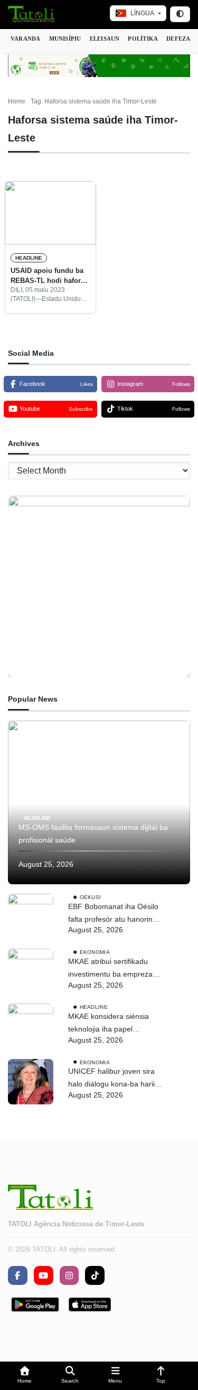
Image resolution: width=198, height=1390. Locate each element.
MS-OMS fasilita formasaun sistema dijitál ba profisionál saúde (93, 833)
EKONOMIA (95, 952)
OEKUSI (90, 897)
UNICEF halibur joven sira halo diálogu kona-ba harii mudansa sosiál (111, 1079)
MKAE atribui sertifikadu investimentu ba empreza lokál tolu (110, 969)
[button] (24, 1376)
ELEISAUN (105, 38)
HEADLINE (28, 258)
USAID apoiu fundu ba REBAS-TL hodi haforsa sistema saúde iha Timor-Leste (49, 276)
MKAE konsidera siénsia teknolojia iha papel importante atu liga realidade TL (116, 1024)
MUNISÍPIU (65, 38)
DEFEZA (178, 38)
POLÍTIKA (143, 38)
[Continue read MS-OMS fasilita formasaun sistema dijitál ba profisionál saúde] (99, 802)
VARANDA (26, 38)
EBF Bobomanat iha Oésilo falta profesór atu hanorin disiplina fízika (113, 914)
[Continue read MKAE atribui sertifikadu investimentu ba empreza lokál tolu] (30, 971)
